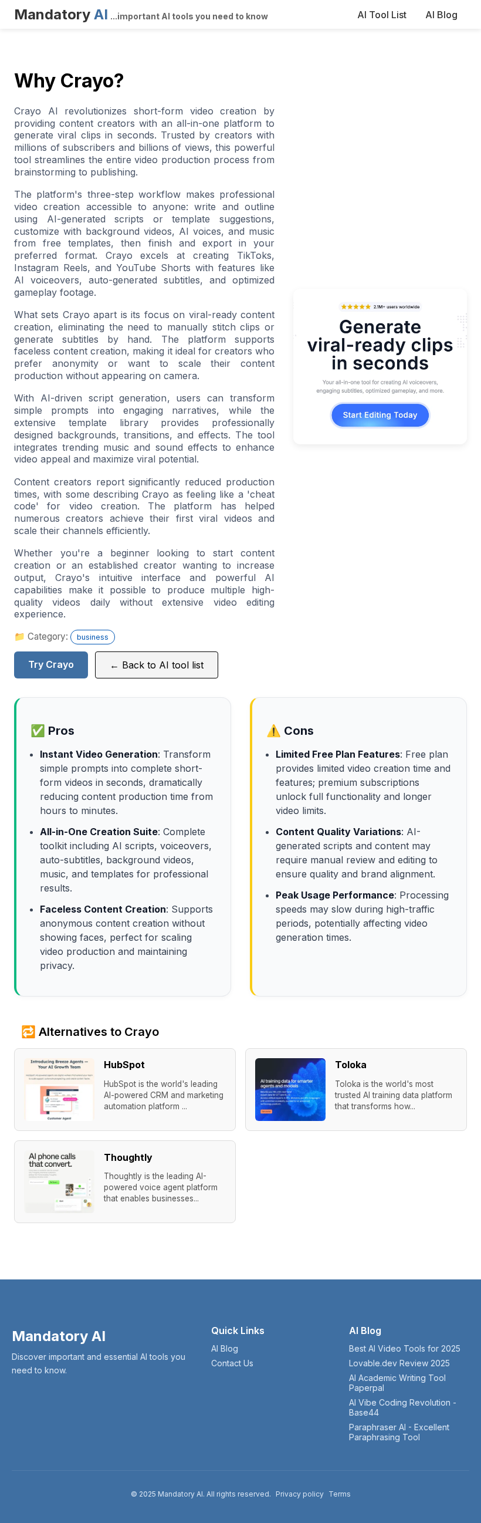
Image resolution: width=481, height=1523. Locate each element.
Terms (339, 1494)
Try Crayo (51, 664)
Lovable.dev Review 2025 (399, 1363)
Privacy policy (300, 1494)
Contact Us (232, 1363)
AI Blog (441, 15)
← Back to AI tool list (157, 665)
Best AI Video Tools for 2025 (404, 1348)
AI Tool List (382, 15)
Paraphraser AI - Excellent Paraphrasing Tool (399, 1432)
